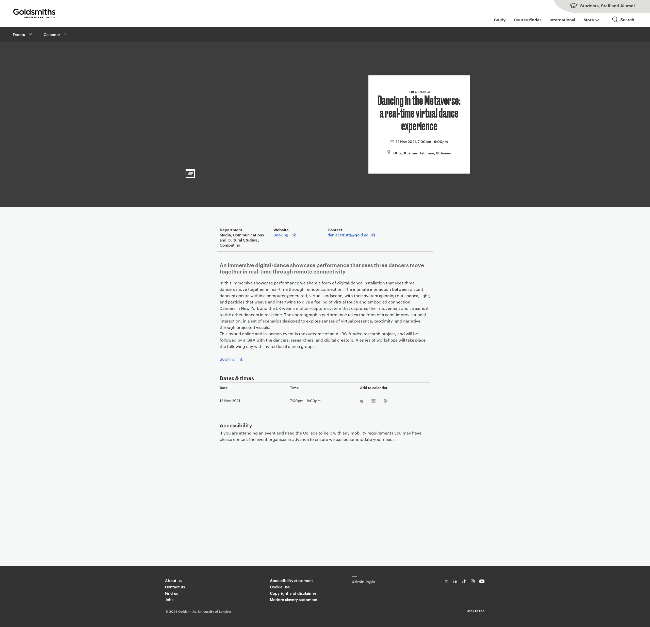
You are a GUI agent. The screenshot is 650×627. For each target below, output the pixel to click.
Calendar (52, 34)
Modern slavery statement (294, 599)
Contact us (175, 586)
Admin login (363, 581)
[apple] (362, 402)
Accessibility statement (291, 580)
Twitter (447, 581)
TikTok (464, 581)
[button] (30, 34)
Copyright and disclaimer (293, 593)
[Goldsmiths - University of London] (34, 13)
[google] (373, 402)
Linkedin (455, 581)
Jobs (169, 599)
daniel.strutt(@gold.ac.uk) (351, 234)
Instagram (473, 581)
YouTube (482, 581)
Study (500, 19)
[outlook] (386, 402)
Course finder (527, 19)
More (588, 19)
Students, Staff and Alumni (599, 6)
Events (19, 34)
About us (173, 580)
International (562, 19)
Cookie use (280, 586)
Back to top (475, 610)
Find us (171, 593)
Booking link (284, 234)
